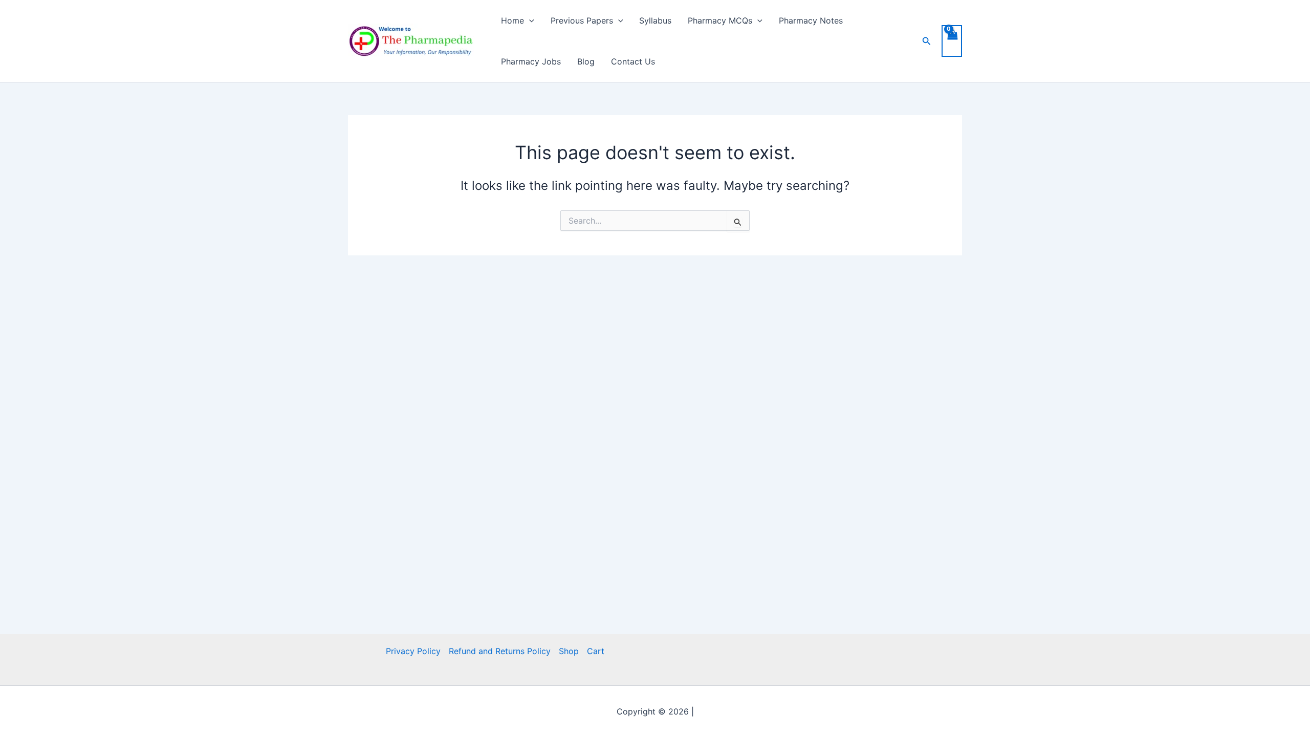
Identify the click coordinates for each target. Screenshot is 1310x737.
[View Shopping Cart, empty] (952, 41)
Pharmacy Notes (811, 20)
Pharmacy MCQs (720, 20)
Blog (586, 61)
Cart (595, 651)
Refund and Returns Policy (500, 651)
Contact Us (633, 61)
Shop (569, 651)
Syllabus (655, 20)
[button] (529, 20)
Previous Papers (582, 20)
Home (512, 20)
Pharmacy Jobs (531, 61)
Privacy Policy (413, 651)
